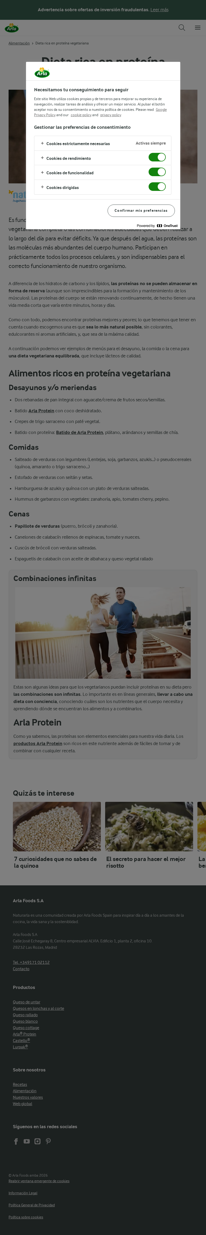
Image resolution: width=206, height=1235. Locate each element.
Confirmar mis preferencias (141, 210)
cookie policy (81, 115)
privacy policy (110, 115)
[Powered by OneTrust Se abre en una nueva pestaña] (157, 225)
